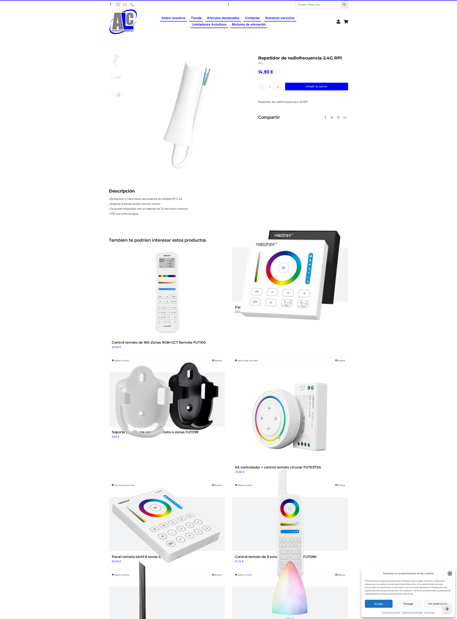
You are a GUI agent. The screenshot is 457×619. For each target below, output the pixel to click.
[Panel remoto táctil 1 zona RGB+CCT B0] (290, 275)
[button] (450, 573)
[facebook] (110, 4)
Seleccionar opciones (247, 360)
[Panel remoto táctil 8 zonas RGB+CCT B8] (167, 524)
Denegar (408, 603)
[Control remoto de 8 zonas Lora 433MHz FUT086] (290, 524)
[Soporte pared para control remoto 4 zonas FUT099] (167, 399)
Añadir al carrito (316, 86)
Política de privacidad (412, 612)
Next (243, 114)
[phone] (132, 4)
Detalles (341, 360)
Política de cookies (391, 612)
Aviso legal (429, 612)
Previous (128, 114)
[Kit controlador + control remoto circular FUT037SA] (290, 417)
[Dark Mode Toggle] (447, 609)
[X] (332, 117)
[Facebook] (325, 117)
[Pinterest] (338, 117)
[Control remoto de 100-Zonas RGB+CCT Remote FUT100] (167, 292)
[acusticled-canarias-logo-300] (123, 11)
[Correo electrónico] (345, 117)
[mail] (125, 4)
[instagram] (118, 4)
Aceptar (378, 603)
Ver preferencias (437, 603)
